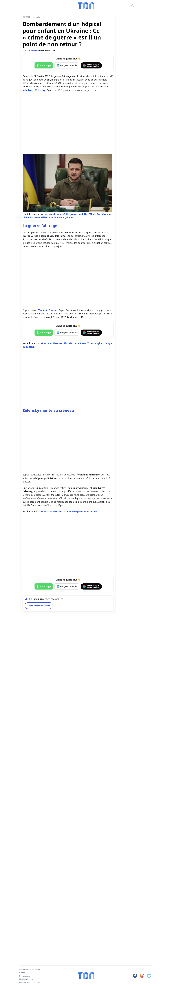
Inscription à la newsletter (29, 969)
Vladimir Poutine (47, 310)
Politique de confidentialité (29, 982)
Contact (22, 973)
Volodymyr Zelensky (34, 90)
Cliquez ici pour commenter (39, 605)
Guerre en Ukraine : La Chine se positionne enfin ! (69, 511)
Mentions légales (26, 979)
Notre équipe (24, 976)
